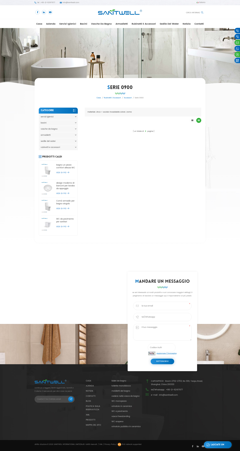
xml (88, 414)
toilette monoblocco (121, 385)
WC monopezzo (119, 401)
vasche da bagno (101, 24)
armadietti (122, 24)
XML (100, 444)
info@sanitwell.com (71, 2)
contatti (199, 24)
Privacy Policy (110, 444)
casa (39, 24)
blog (88, 401)
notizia (187, 24)
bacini (83, 24)
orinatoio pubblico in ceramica (126, 426)
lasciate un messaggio (217, 446)
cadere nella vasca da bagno (126, 396)
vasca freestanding (121, 416)
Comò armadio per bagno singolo (65, 202)
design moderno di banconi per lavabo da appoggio (65, 186)
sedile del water (169, 24)
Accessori (128, 98)
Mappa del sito (93, 425)
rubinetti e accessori (144, 24)
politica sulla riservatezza (93, 408)
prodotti (90, 419)
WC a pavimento (120, 411)
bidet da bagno (119, 380)
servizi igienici (67, 24)
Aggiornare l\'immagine (167, 353)
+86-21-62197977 (47, 2)
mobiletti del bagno (121, 391)
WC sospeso (117, 421)
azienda (50, 24)
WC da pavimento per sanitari (65, 220)
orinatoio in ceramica (122, 406)
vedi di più (61, 172)
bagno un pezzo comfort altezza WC (65, 166)
